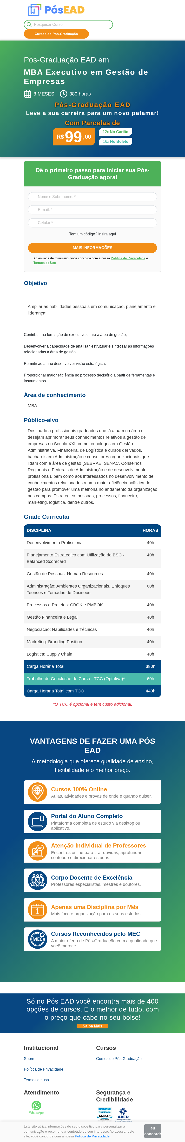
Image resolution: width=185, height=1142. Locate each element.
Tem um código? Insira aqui (92, 234)
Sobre (29, 1059)
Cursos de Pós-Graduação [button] (56, 34)
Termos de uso (36, 1080)
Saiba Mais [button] (92, 1026)
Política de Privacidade (128, 258)
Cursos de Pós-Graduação (119, 1059)
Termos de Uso (44, 263)
